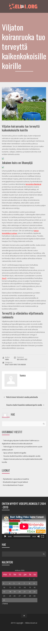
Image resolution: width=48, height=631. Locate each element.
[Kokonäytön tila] (42, 536)
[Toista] (5, 536)
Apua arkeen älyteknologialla (14, 453)
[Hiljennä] (38, 536)
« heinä (5, 603)
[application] (24, 526)
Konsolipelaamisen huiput (13, 485)
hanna (7, 359)
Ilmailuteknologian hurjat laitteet (15, 482)
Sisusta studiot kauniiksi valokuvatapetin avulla (21, 456)
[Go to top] (24, 616)
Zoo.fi (4, 278)
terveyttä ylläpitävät (33, 184)
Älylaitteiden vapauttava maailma (15, 365)
